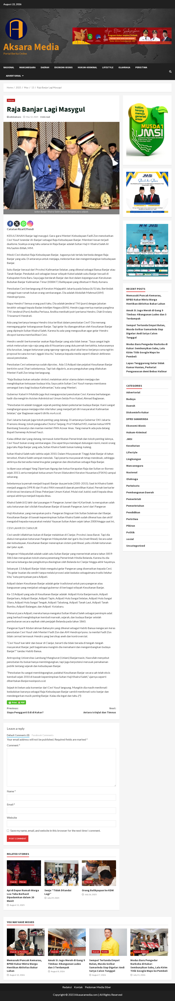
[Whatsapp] (23, 224)
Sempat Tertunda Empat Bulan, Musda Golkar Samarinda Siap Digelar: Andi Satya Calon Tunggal (108, 942)
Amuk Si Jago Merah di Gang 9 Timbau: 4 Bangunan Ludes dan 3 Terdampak (146, 314)
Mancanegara (27, 67)
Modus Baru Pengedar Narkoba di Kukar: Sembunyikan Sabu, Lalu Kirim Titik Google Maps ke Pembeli (149, 942)
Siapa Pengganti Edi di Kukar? (25, 710)
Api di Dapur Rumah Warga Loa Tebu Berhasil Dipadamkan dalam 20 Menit (24, 873)
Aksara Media (31, 47)
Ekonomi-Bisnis (63, 67)
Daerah (45, 67)
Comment (13, 745)
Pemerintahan (135, 505)
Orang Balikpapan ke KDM (99, 873)
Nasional (8, 67)
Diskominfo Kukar (137, 412)
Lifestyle (107, 67)
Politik (130, 532)
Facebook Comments (42, 735)
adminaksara (15, 117)
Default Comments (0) (18, 735)
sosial (130, 539)
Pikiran (11, 100)
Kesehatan (133, 445)
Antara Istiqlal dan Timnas (99, 710)
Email (11, 804)
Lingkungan (133, 459)
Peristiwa (141, 67)
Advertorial (13, 75)
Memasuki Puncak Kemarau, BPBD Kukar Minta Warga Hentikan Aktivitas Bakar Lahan (145, 299)
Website (12, 817)
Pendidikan (133, 512)
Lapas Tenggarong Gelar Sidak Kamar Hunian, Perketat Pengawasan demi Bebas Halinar (146, 367)
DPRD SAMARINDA (137, 419)
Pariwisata (132, 485)
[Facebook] (10, 224)
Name (11, 791)
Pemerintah (133, 499)
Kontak (78, 987)
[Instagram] (30, 224)
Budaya (131, 399)
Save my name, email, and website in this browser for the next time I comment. (55, 830)
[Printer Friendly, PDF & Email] (16, 702)
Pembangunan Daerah (140, 492)
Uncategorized (135, 545)
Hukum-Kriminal (87, 67)
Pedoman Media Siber (98, 987)
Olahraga (124, 67)
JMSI (129, 439)
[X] (17, 224)
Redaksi (67, 987)
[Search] (170, 71)
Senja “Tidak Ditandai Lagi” (61, 873)
